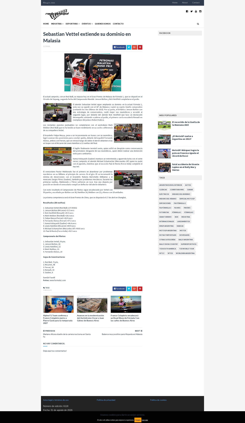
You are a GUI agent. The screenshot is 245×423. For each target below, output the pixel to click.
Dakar (190, 189)
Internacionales (166, 221)
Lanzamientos (183, 221)
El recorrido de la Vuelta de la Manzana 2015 (186, 123)
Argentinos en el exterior (170, 185)
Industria (56, 24)
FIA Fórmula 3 (165, 208)
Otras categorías (167, 239)
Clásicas (163, 189)
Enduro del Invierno (181, 194)
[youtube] (196, 11)
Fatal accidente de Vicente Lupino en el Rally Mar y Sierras (185, 167)
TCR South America (167, 249)
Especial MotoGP (187, 199)
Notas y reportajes (167, 235)
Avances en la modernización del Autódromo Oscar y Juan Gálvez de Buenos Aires (90, 318)
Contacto (118, 24)
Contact (196, 2)
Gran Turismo (165, 217)
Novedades (184, 235)
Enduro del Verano (167, 199)
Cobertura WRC (177, 189)
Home (175, 2)
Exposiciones (165, 203)
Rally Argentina (186, 239)
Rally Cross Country (168, 244)
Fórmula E (188, 212)
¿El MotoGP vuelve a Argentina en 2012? (182, 137)
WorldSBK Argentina (185, 253)
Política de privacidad (106, 400)
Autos (188, 185)
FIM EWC (187, 208)
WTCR (170, 253)
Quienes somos (103, 24)
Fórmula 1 (47, 290)
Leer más (145, 420)
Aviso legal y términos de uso (56, 400)
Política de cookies (158, 400)
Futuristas (164, 212)
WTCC (161, 253)
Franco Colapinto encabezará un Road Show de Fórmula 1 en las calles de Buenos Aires (125, 318)
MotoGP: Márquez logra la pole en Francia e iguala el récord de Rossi (185, 153)
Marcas (180, 226)
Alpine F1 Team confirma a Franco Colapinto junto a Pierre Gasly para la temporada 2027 (57, 319)
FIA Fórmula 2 (180, 203)
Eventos (86, 24)
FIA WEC (177, 208)
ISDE (176, 217)
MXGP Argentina (166, 226)
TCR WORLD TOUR (186, 249)
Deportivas (72, 24)
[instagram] (200, 11)
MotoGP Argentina (168, 230)
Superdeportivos (188, 244)
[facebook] (187, 11)
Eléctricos (164, 194)
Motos (183, 230)
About (185, 2)
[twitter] (191, 11)
